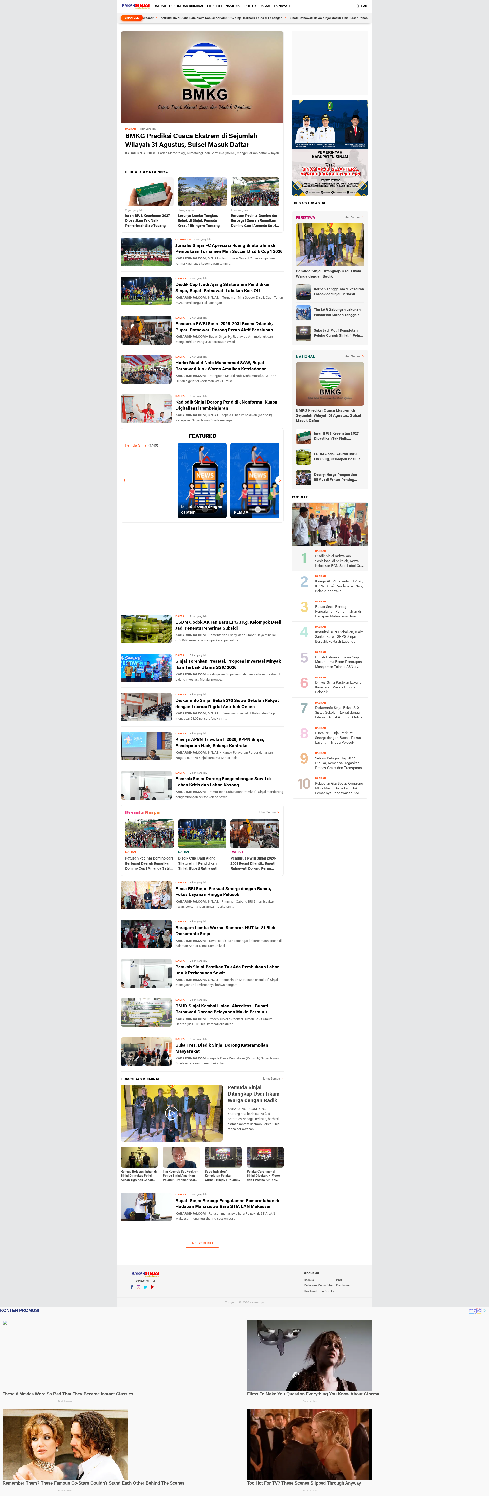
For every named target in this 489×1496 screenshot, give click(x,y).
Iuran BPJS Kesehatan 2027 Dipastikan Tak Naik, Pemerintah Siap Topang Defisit (147, 221)
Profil (339, 1280)
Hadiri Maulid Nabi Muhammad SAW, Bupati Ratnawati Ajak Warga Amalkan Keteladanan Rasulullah (221, 366)
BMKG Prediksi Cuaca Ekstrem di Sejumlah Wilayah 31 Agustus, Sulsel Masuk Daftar (191, 141)
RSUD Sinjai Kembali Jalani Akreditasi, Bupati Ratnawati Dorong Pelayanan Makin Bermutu (221, 1009)
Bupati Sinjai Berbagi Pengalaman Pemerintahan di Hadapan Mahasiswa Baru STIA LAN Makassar (227, 1204)
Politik (250, 6)
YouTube (152, 1293)
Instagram (138, 1293)
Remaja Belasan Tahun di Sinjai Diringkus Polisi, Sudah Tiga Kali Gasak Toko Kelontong (139, 1176)
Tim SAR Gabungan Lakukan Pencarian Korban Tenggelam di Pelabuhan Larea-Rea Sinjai (338, 313)
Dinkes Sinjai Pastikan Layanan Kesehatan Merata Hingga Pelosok (339, 687)
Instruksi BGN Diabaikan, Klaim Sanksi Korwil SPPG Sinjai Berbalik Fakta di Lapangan (171, 18)
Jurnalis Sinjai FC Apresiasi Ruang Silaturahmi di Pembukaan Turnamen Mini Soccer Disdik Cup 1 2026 (229, 249)
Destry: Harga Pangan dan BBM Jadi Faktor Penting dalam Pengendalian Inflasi (336, 478)
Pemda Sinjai (136, 446)
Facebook (131, 1293)
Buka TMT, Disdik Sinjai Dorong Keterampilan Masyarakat (221, 1048)
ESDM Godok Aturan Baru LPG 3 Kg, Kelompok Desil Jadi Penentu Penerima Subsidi (228, 625)
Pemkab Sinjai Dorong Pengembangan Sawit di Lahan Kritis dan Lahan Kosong (223, 782)
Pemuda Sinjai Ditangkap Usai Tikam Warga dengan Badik (328, 274)
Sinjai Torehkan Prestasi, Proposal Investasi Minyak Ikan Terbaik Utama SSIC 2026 (228, 664)
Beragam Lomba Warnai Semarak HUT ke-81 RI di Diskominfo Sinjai (225, 931)
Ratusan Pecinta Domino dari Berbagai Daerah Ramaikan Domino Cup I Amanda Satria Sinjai (255, 221)
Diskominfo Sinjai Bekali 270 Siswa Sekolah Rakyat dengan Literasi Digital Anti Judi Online (227, 704)
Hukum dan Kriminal (186, 6)
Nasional (233, 6)
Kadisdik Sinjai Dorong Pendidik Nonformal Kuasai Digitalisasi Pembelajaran (227, 405)
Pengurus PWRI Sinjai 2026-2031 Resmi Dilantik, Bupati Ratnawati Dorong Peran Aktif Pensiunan (224, 327)
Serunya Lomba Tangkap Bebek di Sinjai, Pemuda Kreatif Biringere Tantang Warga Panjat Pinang (199, 221)
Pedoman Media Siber (318, 1285)
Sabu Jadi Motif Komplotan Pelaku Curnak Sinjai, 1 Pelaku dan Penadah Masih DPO (222, 1176)
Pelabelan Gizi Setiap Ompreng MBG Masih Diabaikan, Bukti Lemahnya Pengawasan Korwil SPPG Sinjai (339, 789)
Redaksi (309, 1280)
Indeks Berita (202, 1243)
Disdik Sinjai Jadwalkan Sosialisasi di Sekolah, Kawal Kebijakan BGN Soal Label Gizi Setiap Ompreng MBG (338, 561)
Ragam (265, 6)
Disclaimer (343, 1285)
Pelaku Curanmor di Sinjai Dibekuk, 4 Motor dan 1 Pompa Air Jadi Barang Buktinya (263, 1176)
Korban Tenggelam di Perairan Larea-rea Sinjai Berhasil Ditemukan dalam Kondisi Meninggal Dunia (339, 292)
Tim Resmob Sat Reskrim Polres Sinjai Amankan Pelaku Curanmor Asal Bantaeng (180, 1176)
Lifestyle (215, 6)
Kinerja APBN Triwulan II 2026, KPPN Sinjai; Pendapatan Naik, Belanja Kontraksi (219, 743)
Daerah (160, 6)
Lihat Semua (267, 812)
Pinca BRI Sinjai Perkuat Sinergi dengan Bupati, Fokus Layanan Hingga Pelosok (223, 892)
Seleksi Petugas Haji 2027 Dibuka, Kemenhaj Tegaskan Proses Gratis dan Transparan (338, 763)
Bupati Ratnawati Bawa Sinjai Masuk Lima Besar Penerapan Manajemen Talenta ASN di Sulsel (306, 18)
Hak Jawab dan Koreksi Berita (320, 1291)
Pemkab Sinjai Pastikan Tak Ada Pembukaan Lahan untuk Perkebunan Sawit (227, 970)
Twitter (145, 1293)
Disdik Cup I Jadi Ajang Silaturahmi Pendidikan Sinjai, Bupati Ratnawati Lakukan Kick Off (223, 288)
